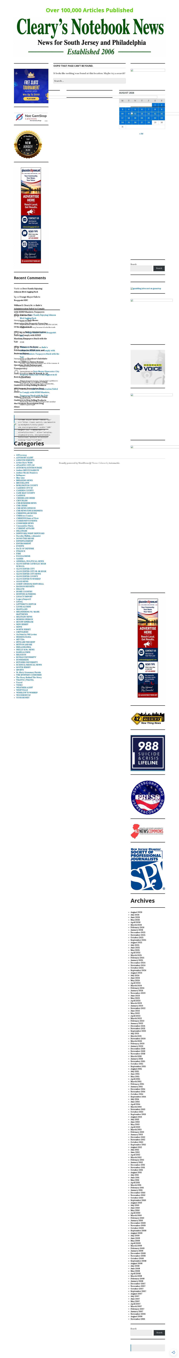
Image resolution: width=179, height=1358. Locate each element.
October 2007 (137, 1289)
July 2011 (135, 1175)
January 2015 (137, 1086)
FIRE (18, 553)
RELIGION (21, 655)
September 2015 (138, 1066)
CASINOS (20, 495)
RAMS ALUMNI (23, 652)
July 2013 (135, 1119)
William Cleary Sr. (22, 382)
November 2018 (138, 1054)
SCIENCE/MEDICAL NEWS (29, 665)
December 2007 (138, 1283)
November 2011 (138, 1167)
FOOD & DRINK (23, 556)
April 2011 (135, 1182)
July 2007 (135, 1296)
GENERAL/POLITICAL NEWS (30, 561)
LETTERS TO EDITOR (26, 604)
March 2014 (136, 1107)
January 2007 (137, 1311)
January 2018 (137, 1059)
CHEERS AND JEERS (25, 498)
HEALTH (20, 589)
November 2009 (138, 1225)
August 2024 (136, 973)
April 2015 (135, 1079)
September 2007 (138, 1291)
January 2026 (137, 930)
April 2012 (135, 1155)
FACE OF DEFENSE (25, 548)
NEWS (19, 627)
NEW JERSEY (22, 624)
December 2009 (138, 1223)
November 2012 (138, 1139)
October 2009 (137, 1228)
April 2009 (136, 1243)
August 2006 (136, 1316)
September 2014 (138, 1097)
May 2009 (135, 1241)
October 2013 (137, 1112)
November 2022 (138, 1008)
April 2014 (135, 1104)
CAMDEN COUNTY (25, 490)
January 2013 (137, 1134)
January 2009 (137, 1251)
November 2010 (138, 1195)
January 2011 (137, 1190)
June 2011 (135, 1177)
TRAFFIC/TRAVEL (25, 680)
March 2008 (136, 1276)
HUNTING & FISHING (26, 594)
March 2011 (136, 1185)
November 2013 (138, 1109)
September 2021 (138, 1031)
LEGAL (19, 601)
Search (133, 264)
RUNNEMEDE (22, 660)
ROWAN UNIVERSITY (26, 657)
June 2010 (135, 1208)
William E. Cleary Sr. (23, 305)
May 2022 (135, 1013)
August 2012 (136, 1147)
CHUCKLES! (22, 500)
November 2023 (138, 993)
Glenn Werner (20, 347)
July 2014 (135, 1099)
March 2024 (136, 985)
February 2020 (137, 1043)
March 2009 (136, 1246)
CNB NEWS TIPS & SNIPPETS (29, 511)
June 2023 (135, 995)
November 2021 (138, 1028)
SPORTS (20, 670)
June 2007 (135, 1299)
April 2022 (135, 1016)
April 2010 (135, 1213)
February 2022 (137, 1021)
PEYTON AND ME (24, 644)
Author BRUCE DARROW (27, 470)
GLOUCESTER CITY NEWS (28, 574)
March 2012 (136, 1157)
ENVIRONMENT (23, 543)
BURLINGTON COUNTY (27, 485)
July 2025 (135, 945)
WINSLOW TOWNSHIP (26, 692)
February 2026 (137, 927)
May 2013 (135, 1124)
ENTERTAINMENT (24, 541)
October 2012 (137, 1142)
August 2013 (136, 1117)
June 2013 (135, 1122)
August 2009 (136, 1233)
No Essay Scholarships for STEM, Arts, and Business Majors (29, 350)
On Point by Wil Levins (26, 634)
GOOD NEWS (22, 581)
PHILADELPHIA (23, 647)
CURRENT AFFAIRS (25, 528)
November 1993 (138, 1319)
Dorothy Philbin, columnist (28, 536)
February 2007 (137, 1309)
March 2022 (136, 1018)
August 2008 (136, 1263)
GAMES (19, 559)
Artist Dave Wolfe (24, 463)
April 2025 (135, 953)
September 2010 (138, 1200)
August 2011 (136, 1172)
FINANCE (20, 551)
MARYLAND (21, 609)
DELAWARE (21, 531)
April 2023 (135, 1001)
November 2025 (138, 935)
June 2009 (135, 1238)
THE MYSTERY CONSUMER (29, 675)
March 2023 (136, 1003)
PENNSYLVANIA (23, 637)
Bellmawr (20, 475)
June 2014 (135, 1102)
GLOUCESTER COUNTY (27, 576)
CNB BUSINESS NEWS (26, 503)
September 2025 (138, 940)
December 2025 (138, 932)
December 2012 (138, 1137)
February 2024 (137, 988)
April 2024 (135, 983)
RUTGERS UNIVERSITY (27, 662)
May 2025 (135, 950)
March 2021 (136, 1036)
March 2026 (136, 925)
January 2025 (137, 960)
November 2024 (138, 965)
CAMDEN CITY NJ (24, 488)
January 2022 (137, 1023)
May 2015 (135, 1076)
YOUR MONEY (22, 697)
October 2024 (137, 968)
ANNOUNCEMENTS (25, 460)
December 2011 (138, 1165)
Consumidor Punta (24, 526)
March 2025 (136, 955)
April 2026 (135, 922)
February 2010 (137, 1218)
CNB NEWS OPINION (26, 508)
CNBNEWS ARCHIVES (26, 513)
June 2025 (135, 947)
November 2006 (138, 1314)
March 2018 (136, 1056)
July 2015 (135, 1071)
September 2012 (138, 1145)
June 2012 (135, 1152)
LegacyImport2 (23, 599)
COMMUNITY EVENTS (26, 521)
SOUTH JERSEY (23, 667)
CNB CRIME (21, 505)
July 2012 (135, 1150)
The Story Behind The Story (29, 677)
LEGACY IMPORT (24, 596)
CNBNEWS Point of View (27, 518)
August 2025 (136, 942)
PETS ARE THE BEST (25, 642)
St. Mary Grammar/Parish (28, 672)
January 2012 (137, 1162)
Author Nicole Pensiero (27, 473)
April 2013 (135, 1127)
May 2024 (135, 980)
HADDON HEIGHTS (25, 586)
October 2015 (137, 1064)
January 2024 (137, 990)
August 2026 (136, 912)
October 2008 (137, 1258)
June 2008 (135, 1268)
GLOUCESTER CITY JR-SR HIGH (31, 571)
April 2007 (135, 1304)
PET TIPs (20, 639)
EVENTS (20, 546)
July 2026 (135, 915)
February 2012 (137, 1160)
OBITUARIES (22, 632)
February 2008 (137, 1278)
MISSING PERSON (24, 619)
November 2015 (138, 1061)
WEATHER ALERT (24, 687)
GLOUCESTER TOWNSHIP (28, 579)
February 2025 (137, 958)
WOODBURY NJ (23, 695)
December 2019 (138, 1049)
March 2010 (136, 1215)
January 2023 (137, 1006)
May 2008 (135, 1271)
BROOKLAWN (22, 483)
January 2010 (137, 1220)
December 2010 (138, 1193)
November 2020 (138, 1038)
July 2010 (135, 1205)
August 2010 (136, 1203)
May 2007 (135, 1301)
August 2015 (136, 1069)
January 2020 (137, 1046)
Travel (19, 682)
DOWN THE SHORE (25, 538)
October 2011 (137, 1170)
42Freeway (21, 455)
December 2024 (138, 963)
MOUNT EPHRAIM (24, 622)
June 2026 (135, 917)
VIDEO (19, 685)
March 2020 (136, 1041)
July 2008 (135, 1266)
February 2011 (137, 1187)
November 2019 (138, 1051)
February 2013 (137, 1132)
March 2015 (136, 1081)
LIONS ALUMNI (23, 607)
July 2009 (135, 1235)
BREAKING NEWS (24, 480)
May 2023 (135, 998)
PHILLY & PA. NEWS (25, 649)
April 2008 (136, 1273)
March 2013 (136, 1129)
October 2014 (137, 1094)
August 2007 (136, 1294)
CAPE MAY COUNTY (25, 493)
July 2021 (135, 1033)
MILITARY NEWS (24, 617)
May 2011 (135, 1180)
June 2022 (135, 1011)
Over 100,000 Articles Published (89, 10)
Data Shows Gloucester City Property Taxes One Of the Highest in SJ (31, 323)
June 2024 (135, 978)
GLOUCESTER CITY (25, 569)
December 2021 (138, 1026)
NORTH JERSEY (23, 629)
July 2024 (135, 975)
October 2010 (137, 1198)
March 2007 (136, 1306)
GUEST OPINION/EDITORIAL (30, 584)
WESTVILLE (22, 690)
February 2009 (137, 1248)
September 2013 (138, 1114)
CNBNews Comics (24, 516)
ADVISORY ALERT (24, 457)
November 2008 (138, 1256)
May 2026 (135, 920)
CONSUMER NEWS (25, 523)
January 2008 (137, 1281)
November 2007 (138, 1286)
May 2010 (135, 1210)
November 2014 (138, 1091)
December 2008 (138, 1253)
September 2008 (138, 1261)
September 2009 (138, 1230)
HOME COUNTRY (24, 591)
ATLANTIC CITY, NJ (25, 465)
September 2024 (138, 970)
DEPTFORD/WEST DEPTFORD (30, 533)
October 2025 (137, 937)
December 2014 (138, 1089)
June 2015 (135, 1074)
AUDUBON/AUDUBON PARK (29, 468)
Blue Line (20, 478)
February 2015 (137, 1084)
